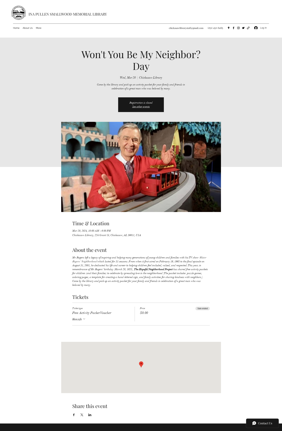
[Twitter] (243, 28)
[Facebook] (233, 28)
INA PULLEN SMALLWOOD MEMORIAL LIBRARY (68, 14)
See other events (141, 106)
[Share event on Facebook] (73, 415)
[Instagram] (238, 28)
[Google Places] (228, 28)
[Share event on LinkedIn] (89, 415)
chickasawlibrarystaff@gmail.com (186, 28)
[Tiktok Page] (248, 28)
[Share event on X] (81, 415)
